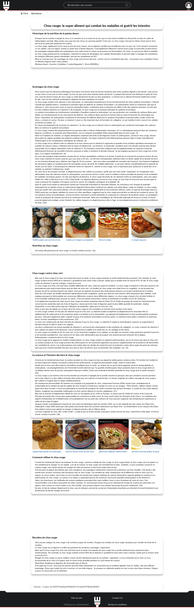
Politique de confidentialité (76, 605)
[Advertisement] (97, 76)
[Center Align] (128, 4)
